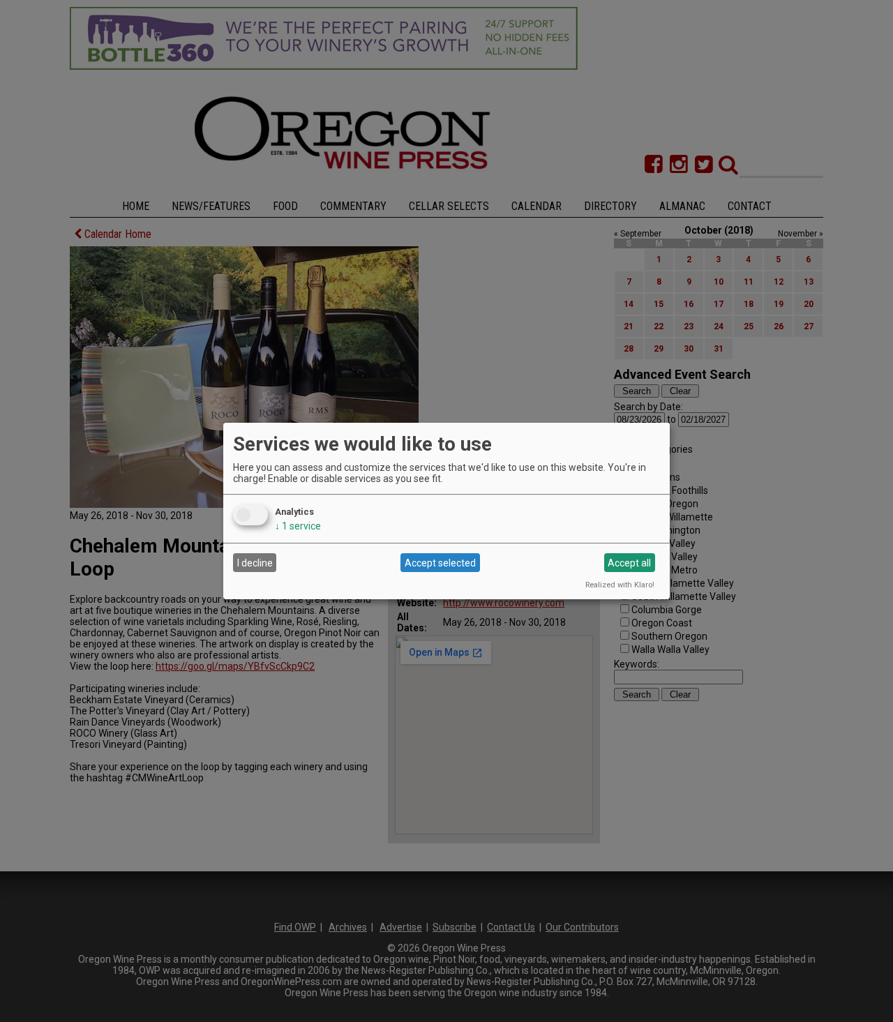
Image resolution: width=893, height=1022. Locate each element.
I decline (255, 563)
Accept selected (440, 563)
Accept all (629, 563)
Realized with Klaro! (619, 584)
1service (298, 526)
